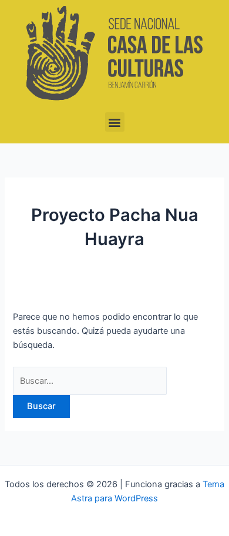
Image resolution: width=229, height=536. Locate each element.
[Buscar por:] (90, 381)
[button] (114, 122)
